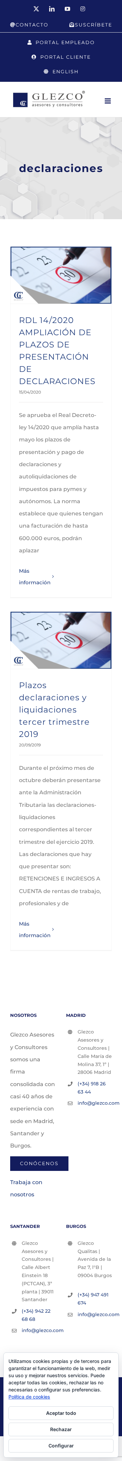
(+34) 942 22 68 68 (36, 1315)
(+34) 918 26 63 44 (92, 1088)
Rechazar (61, 1429)
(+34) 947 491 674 (93, 1299)
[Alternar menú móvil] (108, 101)
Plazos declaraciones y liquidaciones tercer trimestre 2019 (54, 709)
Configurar (61, 1445)
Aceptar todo (61, 1413)
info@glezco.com (95, 1103)
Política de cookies (29, 1397)
